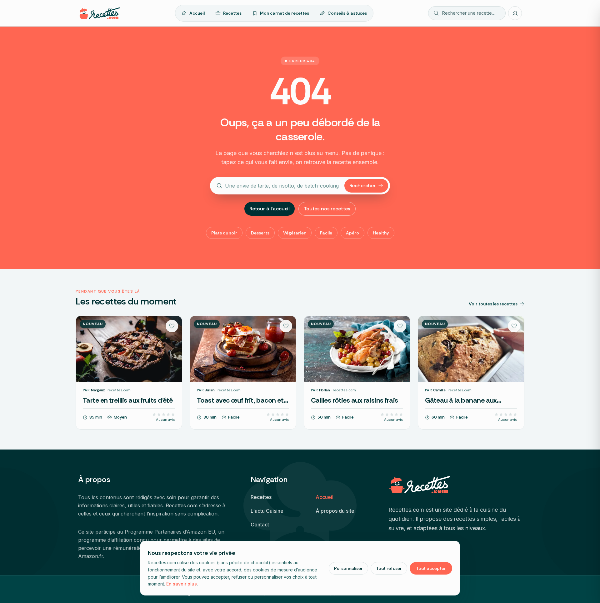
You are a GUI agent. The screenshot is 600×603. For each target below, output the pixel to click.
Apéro (352, 233)
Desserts (260, 233)
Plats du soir (224, 233)
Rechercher (362, 185)
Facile (326, 233)
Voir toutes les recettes (493, 304)
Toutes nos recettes (327, 208)
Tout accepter (431, 568)
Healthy (381, 233)
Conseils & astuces (347, 13)
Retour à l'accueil (269, 208)
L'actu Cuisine (267, 511)
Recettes (232, 13)
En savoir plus (181, 583)
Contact (260, 524)
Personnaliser (348, 568)
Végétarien (294, 233)
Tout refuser (389, 568)
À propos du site (335, 511)
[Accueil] (99, 13)
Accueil (197, 13)
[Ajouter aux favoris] (172, 326)
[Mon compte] (515, 13)
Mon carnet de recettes (284, 13)
